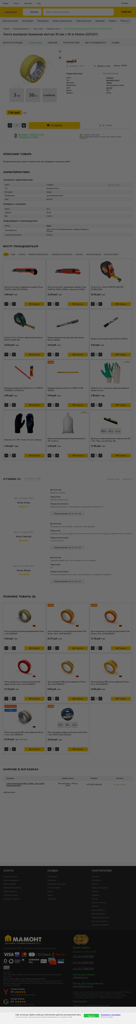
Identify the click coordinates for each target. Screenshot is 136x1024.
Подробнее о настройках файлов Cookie (111, 1015)
